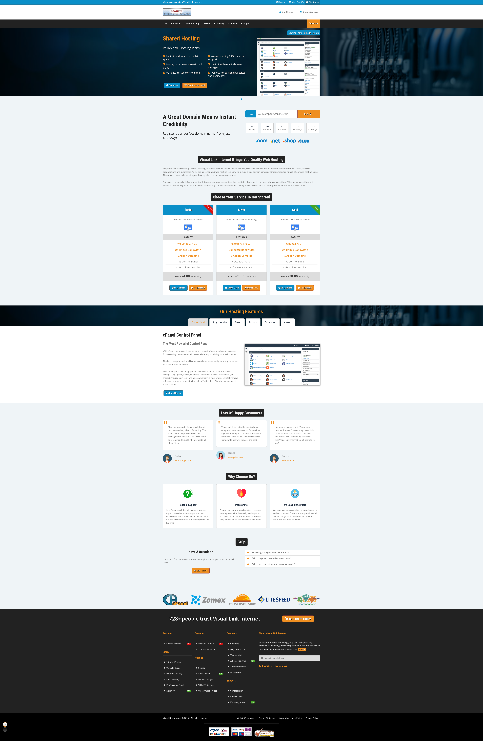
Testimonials (236, 655)
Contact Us (202, 570)
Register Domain (206, 643)
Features (173, 85)
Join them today (300, 619)
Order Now (199, 287)
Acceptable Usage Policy (290, 718)
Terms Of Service (267, 718)
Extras (207, 23)
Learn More (179, 287)
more (303, 649)
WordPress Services (207, 690)
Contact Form (236, 690)
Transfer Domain (206, 649)
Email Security (172, 679)
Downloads (235, 672)
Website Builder (173, 668)
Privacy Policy (312, 718)
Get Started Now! (196, 85)
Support (247, 23)
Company (220, 23)
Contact (282, 2)
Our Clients (287, 12)
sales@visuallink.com (275, 658)
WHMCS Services (206, 685)
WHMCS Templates (246, 718)
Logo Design (204, 673)
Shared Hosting (173, 643)
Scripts (201, 668)
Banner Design (205, 679)
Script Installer (220, 322)
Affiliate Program (238, 661)
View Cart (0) (298, 2)
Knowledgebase (310, 12)
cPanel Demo (174, 393)
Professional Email (175, 685)
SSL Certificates (173, 662)
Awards (287, 322)
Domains (176, 23)
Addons (233, 23)
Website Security (174, 673)
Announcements (238, 666)
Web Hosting (192, 23)
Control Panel (198, 322)
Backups (253, 322)
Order (315, 23)
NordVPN (170, 690)
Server (238, 322)
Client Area (314, 2)
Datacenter (270, 322)
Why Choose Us (237, 649)
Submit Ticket (236, 696)
